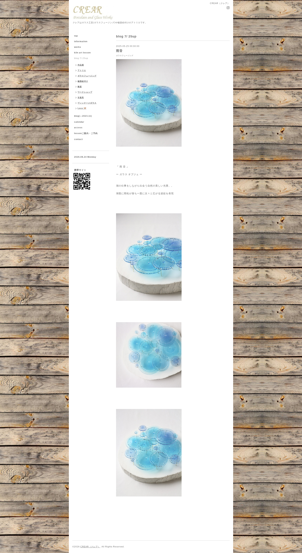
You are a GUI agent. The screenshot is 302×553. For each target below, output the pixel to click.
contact (78, 139)
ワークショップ (85, 92)
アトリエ (82, 70)
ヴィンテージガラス (87, 103)
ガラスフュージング (124, 56)
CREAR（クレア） (90, 546)
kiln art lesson (82, 52)
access (78, 127)
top (76, 36)
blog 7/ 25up (81, 58)
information (80, 41)
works (77, 47)
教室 (80, 87)
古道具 (81, 97)
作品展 (81, 65)
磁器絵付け (83, 81)
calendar (79, 122)
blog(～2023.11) (83, 116)
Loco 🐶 (82, 108)
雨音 (119, 50)
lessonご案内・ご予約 (86, 133)
